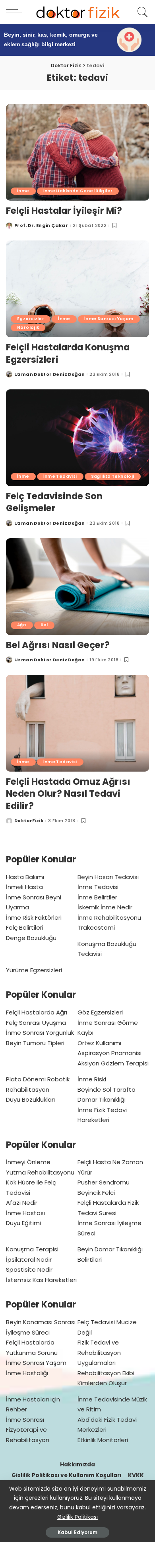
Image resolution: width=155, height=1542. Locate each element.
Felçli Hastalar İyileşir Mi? (64, 210)
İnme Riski (92, 1079)
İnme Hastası (25, 1213)
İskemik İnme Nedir (105, 907)
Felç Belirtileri (24, 927)
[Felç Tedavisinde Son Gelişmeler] (77, 437)
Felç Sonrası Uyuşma (36, 1022)
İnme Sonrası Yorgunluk (40, 1032)
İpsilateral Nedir (29, 1259)
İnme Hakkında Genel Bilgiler (78, 191)
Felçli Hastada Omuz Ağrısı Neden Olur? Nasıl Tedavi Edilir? (68, 793)
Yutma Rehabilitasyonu (40, 1172)
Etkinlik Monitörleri (103, 1440)
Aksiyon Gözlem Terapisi (113, 1063)
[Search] (141, 12)
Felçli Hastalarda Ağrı (36, 1012)
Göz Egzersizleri (100, 1012)
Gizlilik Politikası (77, 1517)
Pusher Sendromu (104, 1182)
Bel (44, 625)
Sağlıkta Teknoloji (112, 476)
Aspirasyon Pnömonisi (109, 1053)
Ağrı (22, 625)
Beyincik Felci (96, 1192)
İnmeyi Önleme (28, 1162)
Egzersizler (30, 319)
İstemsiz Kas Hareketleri (41, 1280)
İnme (23, 191)
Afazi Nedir (21, 1202)
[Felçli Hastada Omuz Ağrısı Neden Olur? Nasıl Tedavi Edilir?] (77, 723)
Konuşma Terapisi (32, 1249)
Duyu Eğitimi (23, 1223)
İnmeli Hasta (24, 887)
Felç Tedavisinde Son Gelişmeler (54, 502)
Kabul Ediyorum (77, 1532)
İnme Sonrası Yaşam (109, 319)
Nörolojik (28, 327)
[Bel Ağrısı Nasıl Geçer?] (77, 586)
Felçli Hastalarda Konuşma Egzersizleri (68, 353)
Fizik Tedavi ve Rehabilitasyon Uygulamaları (99, 1352)
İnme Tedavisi (60, 476)
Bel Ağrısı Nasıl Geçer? (58, 645)
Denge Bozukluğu (31, 938)
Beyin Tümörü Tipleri (35, 1043)
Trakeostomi (96, 927)
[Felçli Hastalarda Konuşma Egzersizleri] (77, 288)
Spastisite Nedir (29, 1269)
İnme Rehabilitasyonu (109, 917)
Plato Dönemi (26, 1079)
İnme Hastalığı (27, 1373)
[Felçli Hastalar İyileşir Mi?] (77, 152)
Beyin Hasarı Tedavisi (108, 877)
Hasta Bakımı (25, 877)
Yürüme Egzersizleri (34, 970)
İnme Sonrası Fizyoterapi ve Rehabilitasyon (27, 1429)
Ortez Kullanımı (99, 1043)
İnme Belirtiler (97, 897)
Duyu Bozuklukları (30, 1099)
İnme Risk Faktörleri (34, 917)
